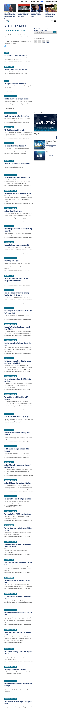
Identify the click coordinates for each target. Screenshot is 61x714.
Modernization (9, 242)
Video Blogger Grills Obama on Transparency (15, 669)
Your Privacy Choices (34, 1)
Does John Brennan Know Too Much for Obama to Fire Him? (17, 344)
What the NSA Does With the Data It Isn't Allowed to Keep (17, 581)
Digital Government (10, 96)
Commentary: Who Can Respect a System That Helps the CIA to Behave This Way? (18, 312)
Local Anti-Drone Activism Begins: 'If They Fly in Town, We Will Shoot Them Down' (17, 545)
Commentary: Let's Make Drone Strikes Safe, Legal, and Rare (18, 614)
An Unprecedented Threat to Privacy (13, 211)
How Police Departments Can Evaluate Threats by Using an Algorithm (18, 230)
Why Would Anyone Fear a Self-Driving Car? (15, 130)
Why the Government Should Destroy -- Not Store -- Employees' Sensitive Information (16, 279)
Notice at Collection (23, 1)
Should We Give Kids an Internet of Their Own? (15, 69)
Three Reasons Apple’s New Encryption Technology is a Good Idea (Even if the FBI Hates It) (17, 294)
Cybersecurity (9, 143)
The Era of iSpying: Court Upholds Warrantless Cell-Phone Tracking (18, 529)
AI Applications (37, 134)
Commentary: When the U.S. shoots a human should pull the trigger (18, 684)
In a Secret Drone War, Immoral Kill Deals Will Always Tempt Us (17, 597)
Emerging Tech (9, 66)
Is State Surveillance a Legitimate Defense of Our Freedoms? (16, 450)
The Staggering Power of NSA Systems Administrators (17, 514)
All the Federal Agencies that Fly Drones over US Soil (17, 177)
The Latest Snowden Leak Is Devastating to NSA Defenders (16, 398)
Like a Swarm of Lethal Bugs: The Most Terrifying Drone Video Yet (18, 652)
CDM (47, 152)
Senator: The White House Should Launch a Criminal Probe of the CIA (17, 328)
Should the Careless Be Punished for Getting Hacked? (17, 163)
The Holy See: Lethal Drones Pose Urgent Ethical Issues (17, 499)
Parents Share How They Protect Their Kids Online (16, 116)
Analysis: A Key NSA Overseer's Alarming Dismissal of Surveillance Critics (17, 466)
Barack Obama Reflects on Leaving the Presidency (16, 99)
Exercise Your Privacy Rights (51, 1)
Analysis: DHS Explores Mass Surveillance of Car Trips (17, 483)
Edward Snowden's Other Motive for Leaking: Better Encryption (17, 434)
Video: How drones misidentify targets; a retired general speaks (18, 702)
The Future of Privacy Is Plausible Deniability (15, 146)
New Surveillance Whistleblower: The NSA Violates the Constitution (17, 380)
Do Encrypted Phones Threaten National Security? (16, 245)
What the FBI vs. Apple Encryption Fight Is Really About (17, 193)
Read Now (44, 137)
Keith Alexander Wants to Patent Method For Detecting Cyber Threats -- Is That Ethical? (18, 362)
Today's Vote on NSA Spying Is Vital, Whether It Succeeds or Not (18, 563)
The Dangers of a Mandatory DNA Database (15, 83)
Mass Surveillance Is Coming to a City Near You (15, 55)
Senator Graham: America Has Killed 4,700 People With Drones (17, 633)
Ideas (6, 52)
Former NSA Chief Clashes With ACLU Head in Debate (17, 417)
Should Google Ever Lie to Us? (11, 261)
